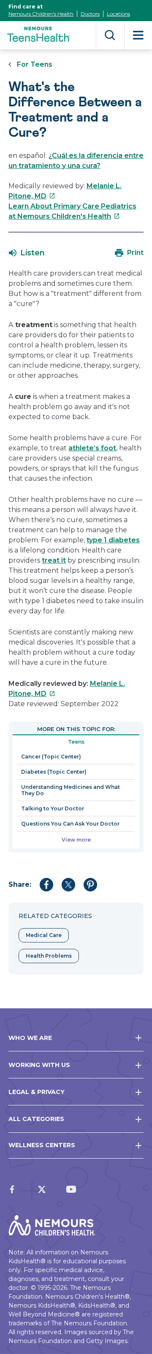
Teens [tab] (76, 742)
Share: (19, 884)
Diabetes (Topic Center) (54, 772)
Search (110, 35)
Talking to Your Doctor (52, 808)
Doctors (90, 14)
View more (76, 840)
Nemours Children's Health (40, 14)
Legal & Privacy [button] (36, 1092)
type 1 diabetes (113, 540)
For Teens (34, 64)
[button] (27, 253)
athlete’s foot (92, 448)
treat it (54, 560)
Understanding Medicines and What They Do (70, 790)
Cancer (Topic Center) (51, 756)
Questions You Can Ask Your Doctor (70, 824)
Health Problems (49, 956)
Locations (118, 14)
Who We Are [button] (30, 1038)
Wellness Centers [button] (41, 1145)
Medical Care (44, 935)
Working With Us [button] (39, 1065)
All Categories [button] (36, 1119)
